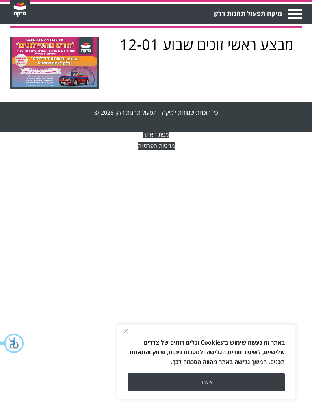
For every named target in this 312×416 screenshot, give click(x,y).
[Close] (125, 331)
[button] (12, 343)
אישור (206, 382)
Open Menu (294, 14)
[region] (206, 362)
